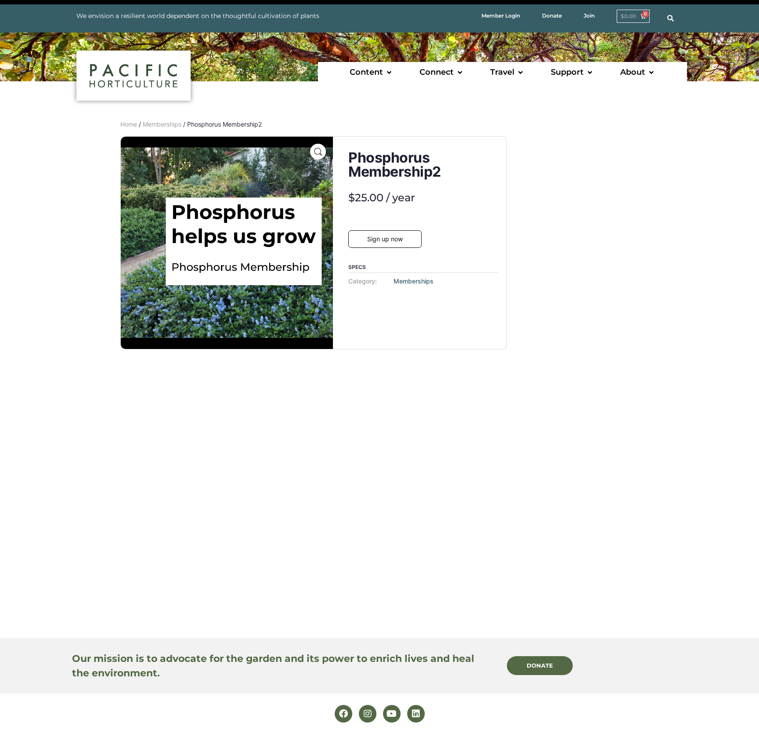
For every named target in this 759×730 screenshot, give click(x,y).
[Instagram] (367, 714)
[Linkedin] (416, 714)
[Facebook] (343, 714)
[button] (371, 72)
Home (128, 124)
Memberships (162, 124)
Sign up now (385, 239)
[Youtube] (392, 714)
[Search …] (670, 18)
